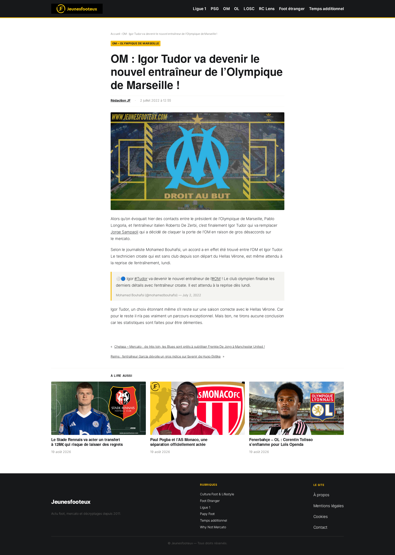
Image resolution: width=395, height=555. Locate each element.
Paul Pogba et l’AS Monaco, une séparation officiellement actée (178, 442)
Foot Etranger (210, 501)
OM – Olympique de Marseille (135, 43)
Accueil (115, 33)
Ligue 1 (205, 507)
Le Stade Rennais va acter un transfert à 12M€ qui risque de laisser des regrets (87, 442)
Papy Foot (207, 514)
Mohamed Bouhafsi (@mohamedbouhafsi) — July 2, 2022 (158, 295)
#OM (216, 278)
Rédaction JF (121, 100)
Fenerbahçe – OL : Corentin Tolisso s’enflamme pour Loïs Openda (281, 442)
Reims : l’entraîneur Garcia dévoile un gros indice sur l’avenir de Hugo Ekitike (166, 356)
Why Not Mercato (213, 527)
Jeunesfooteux (71, 501)
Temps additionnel (213, 520)
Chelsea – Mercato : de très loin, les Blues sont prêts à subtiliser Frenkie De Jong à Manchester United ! (189, 346)
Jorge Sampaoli (124, 232)
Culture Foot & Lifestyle (217, 494)
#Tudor (140, 278)
